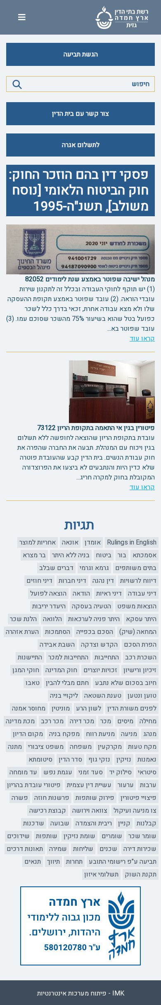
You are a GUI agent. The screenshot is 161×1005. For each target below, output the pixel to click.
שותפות (46, 836)
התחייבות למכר (68, 657)
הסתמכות (57, 632)
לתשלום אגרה (80, 145)
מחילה (148, 721)
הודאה (81, 593)
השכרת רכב (140, 657)
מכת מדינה (20, 721)
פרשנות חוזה (51, 798)
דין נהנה (103, 581)
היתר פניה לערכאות (94, 619)
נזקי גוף (99, 759)
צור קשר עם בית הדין (80, 114)
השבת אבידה (57, 645)
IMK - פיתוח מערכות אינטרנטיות (80, 993)
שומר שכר (142, 836)
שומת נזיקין (79, 836)
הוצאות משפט (136, 606)
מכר (105, 721)
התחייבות (107, 657)
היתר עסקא (141, 619)
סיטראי (147, 772)
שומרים (112, 836)
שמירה (58, 849)
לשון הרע (88, 708)
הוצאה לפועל (48, 593)
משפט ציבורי (46, 747)
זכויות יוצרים (100, 670)
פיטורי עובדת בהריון (34, 785)
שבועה (59, 823)
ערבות (148, 785)
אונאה (70, 542)
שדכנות (33, 823)
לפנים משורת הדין (131, 708)
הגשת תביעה (81, 54)
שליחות (83, 849)
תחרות (74, 862)
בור (122, 555)
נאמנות (146, 759)
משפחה (81, 747)
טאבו (33, 683)
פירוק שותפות (95, 798)
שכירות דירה (139, 849)
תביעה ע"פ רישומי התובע (122, 862)
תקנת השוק (140, 874)
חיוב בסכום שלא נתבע (125, 683)
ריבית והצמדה (94, 823)
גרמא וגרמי (94, 568)
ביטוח (103, 555)
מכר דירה (82, 721)
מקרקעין (110, 747)
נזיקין (123, 759)
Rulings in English (131, 542)
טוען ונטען (142, 696)
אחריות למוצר (37, 542)
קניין (124, 823)
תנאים (32, 862)
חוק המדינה (61, 670)
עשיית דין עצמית (89, 785)
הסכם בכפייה (94, 632)
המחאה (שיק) (137, 632)
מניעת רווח (100, 734)
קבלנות (146, 823)
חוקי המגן (25, 670)
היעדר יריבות (49, 606)
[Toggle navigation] (22, 17)
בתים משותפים (135, 568)
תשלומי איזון (101, 874)
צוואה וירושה (89, 811)
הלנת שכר (23, 619)
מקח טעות (142, 747)
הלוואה (52, 619)
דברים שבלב (56, 568)
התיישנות (30, 657)
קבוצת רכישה (47, 811)
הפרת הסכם (140, 645)
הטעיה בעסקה (91, 606)
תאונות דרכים (25, 849)
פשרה (20, 798)
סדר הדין (70, 759)
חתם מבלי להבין (67, 683)
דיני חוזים (39, 581)
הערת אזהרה (22, 632)
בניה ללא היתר (71, 555)
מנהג (149, 734)
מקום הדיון (28, 734)
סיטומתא (40, 759)
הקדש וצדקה (99, 645)
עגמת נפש (57, 772)
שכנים (108, 849)
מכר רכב (52, 721)
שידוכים (18, 836)
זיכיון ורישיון (139, 670)
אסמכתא (144, 555)
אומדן (93, 542)
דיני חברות (72, 581)
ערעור (126, 785)
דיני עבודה (142, 593)
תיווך (53, 862)
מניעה (129, 734)
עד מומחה (23, 772)
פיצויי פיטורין (138, 798)
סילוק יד (120, 772)
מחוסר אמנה (28, 708)
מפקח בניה (64, 734)
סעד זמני (90, 772)
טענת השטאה (102, 696)
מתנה (15, 747)
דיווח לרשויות (138, 581)
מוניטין (61, 708)
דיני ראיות (109, 593)
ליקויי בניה (64, 696)
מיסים (125, 721)
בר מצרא (34, 555)
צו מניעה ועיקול (135, 811)
